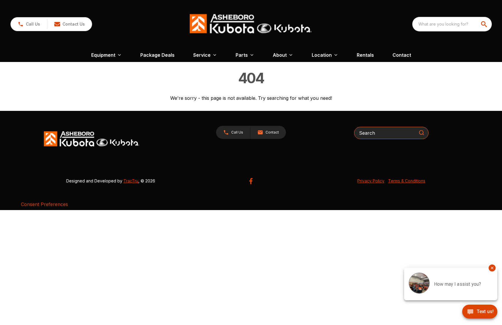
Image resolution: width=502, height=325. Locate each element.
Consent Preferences (44, 204)
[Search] (421, 133)
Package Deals (157, 55)
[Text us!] (480, 312)
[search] (485, 24)
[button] (29, 24)
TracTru (130, 180)
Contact (401, 55)
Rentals (365, 55)
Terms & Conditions (406, 180)
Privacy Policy (370, 180)
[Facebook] (250, 181)
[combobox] (452, 24)
